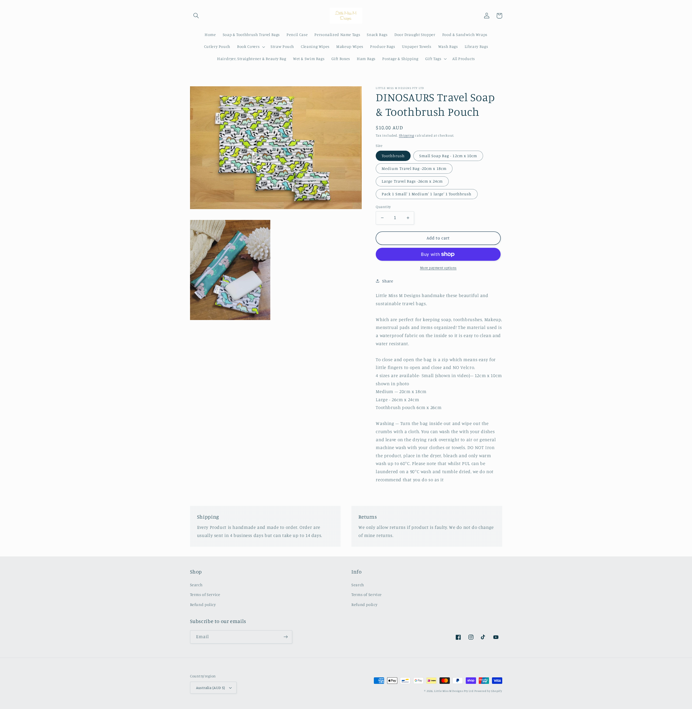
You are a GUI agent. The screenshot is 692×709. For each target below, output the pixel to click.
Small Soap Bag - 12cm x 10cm (448, 155)
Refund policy (203, 604)
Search (196, 584)
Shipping (406, 135)
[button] (196, 15)
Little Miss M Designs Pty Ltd (453, 690)
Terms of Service (205, 594)
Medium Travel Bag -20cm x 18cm (414, 168)
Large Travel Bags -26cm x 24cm (412, 181)
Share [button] (387, 281)
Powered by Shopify (488, 690)
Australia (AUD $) (210, 687)
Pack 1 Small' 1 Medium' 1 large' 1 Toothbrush (426, 194)
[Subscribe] (285, 637)
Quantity (383, 207)
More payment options (438, 268)
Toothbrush (393, 155)
